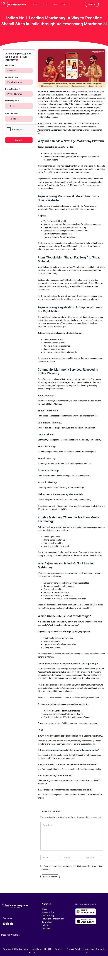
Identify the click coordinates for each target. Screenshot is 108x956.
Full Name (9, 65)
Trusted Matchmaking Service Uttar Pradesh (80, 246)
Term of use (47, 922)
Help (55, 4)
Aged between (11, 113)
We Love (45, 4)
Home (35, 4)
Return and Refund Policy (53, 919)
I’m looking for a (12, 101)
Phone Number (11, 89)
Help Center (47, 925)
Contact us (46, 928)
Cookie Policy (48, 915)
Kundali (57, 401)
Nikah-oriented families (87, 416)
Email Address (11, 77)
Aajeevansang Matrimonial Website (53, 179)
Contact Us (65, 4)
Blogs (44, 909)
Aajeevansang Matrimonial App (75, 704)
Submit (18, 140)
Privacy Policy (48, 912)
